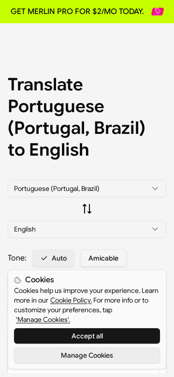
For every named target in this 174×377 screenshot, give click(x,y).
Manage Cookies (87, 355)
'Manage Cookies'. (43, 319)
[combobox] (87, 188)
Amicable (103, 258)
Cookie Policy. (71, 300)
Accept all (87, 336)
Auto (59, 258)
